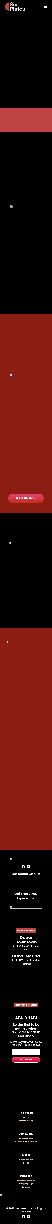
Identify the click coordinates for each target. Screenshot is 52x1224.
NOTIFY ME (26, 1059)
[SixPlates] (15, 6)
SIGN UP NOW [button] (26, 498)
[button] (45, 6)
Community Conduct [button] (26, 1141)
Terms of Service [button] (26, 1180)
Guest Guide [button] (26, 1138)
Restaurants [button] (26, 1159)
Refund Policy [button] (26, 1120)
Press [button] (26, 1162)
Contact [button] (26, 1187)
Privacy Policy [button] (26, 1183)
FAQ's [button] (26, 1117)
